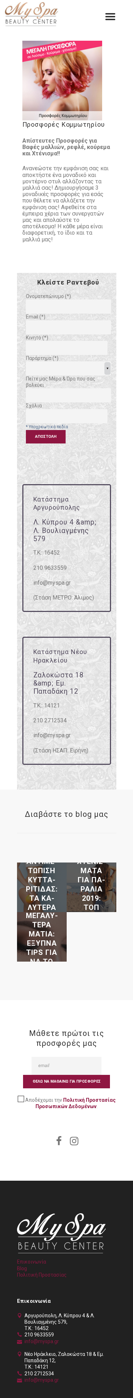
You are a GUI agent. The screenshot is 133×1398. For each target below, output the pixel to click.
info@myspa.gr (41, 1341)
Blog (22, 1268)
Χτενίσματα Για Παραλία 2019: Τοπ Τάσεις (91, 889)
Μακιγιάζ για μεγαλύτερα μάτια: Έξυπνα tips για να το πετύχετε (42, 938)
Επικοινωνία (31, 1262)
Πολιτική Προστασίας (42, 1275)
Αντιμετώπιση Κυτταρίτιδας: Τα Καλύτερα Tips (42, 889)
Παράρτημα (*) (42, 358)
